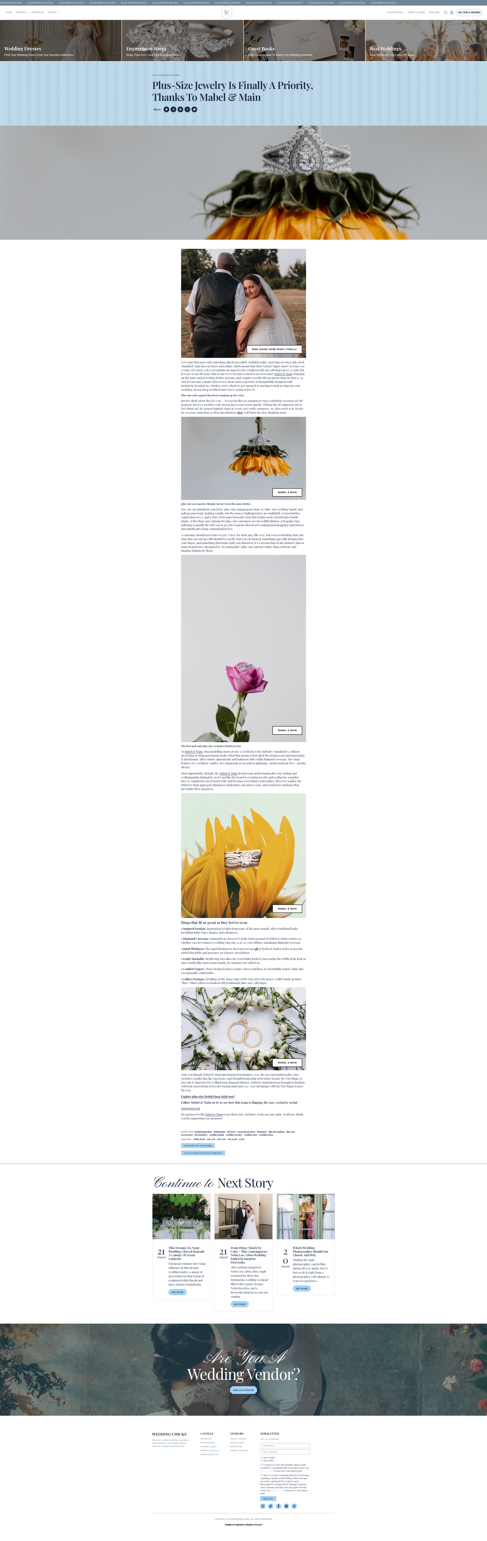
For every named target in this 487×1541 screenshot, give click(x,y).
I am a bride (267, 1460)
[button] (166, 109)
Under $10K (199, 1139)
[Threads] (294, 1506)
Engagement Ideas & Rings (169, 75)
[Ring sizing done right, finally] (243, 303)
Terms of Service (234, 1525)
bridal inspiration (203, 1131)
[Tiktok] (270, 1506)
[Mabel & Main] (243, 458)
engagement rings (246, 1131)
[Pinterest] (286, 1506)
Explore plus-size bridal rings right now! (208, 1096)
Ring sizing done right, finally (274, 349)
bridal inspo (219, 1131)
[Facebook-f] (278, 1506)
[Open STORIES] (57, 12)
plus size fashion (277, 1131)
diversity (231, 1131)
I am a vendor (268, 1457)
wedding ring (250, 1134)
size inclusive (201, 1134)
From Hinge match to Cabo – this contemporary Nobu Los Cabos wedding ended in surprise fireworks (249, 1255)
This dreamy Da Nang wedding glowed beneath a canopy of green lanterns (186, 1253)
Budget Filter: (186, 1139)
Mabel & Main (283, 374)
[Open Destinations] (403, 12)
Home (154, 75)
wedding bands (216, 1134)
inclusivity (262, 1131)
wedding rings (266, 1134)
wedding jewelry (234, 1134)
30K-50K (221, 1139)
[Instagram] (262, 1506)
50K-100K (232, 1139)
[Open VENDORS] (26, 12)
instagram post (190, 1108)
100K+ (242, 1139)
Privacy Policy (266, 1471)
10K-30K (211, 1139)
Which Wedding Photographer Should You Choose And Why (310, 1251)
